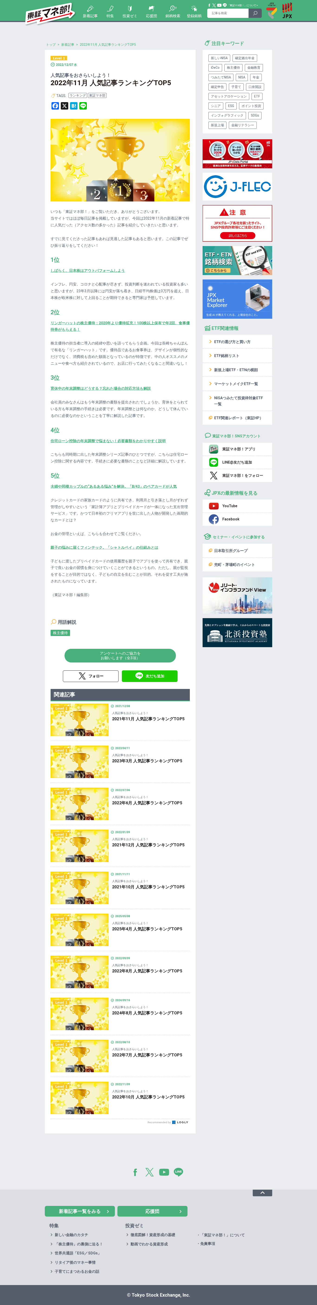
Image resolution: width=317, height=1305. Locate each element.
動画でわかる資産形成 (149, 1244)
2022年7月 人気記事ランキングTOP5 (147, 1054)
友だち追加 (155, 676)
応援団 (151, 16)
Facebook (209, 5)
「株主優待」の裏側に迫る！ (79, 1244)
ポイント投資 (251, 106)
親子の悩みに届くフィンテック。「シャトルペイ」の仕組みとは (104, 547)
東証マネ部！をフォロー (242, 475)
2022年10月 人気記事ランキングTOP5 (148, 1096)
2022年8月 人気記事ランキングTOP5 (147, 970)
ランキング (78, 95)
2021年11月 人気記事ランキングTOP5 (148, 718)
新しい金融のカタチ (71, 1235)
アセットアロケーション (229, 96)
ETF (257, 96)
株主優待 (60, 633)
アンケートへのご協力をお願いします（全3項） (120, 655)
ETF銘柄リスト (226, 356)
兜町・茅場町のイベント (234, 564)
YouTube (219, 5)
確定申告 (217, 87)
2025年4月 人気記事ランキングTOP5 (147, 928)
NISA (241, 77)
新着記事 (90, 16)
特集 (110, 16)
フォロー (96, 676)
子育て (236, 87)
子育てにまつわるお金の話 (77, 1271)
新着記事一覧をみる (80, 1211)
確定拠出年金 (245, 58)
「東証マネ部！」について (241, 5)
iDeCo (215, 67)
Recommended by (159, 1122)
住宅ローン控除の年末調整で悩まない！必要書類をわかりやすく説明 (108, 441)
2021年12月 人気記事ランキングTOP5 (148, 844)
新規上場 (217, 125)
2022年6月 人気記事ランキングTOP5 (147, 802)
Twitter (214, 5)
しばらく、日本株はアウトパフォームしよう (88, 270)
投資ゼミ (130, 16)
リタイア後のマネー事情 (75, 1262)
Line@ (225, 5)
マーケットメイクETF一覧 (236, 384)
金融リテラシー (242, 125)
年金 (256, 77)
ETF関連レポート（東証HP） (238, 418)
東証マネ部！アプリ (239, 449)
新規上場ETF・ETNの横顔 (236, 370)
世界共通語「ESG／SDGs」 (78, 1253)
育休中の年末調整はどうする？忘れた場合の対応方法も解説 (101, 388)
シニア (216, 106)
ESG (231, 106)
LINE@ (180, 1173)
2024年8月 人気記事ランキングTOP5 (147, 1012)
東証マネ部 (97, 95)
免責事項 (207, 1243)
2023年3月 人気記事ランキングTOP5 (147, 760)
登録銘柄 (194, 16)
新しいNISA (219, 58)
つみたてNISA (221, 77)
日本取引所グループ (231, 551)
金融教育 (253, 67)
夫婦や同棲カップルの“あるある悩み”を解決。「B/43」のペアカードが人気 (114, 486)
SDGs (255, 115)
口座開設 (255, 87)
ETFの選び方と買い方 (232, 342)
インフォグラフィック (227, 115)
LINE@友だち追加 (237, 462)
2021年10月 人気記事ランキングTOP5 (148, 886)
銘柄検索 (172, 16)
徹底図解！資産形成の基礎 (153, 1235)
